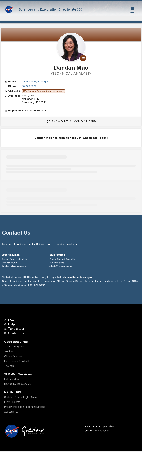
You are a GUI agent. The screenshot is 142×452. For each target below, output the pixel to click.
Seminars (9, 351)
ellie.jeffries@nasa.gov (60, 266)
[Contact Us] (5, 333)
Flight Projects (12, 401)
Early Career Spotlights (17, 361)
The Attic (9, 365)
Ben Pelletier (102, 430)
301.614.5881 (29, 86)
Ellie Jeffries (57, 254)
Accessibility (11, 411)
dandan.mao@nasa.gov (35, 81)
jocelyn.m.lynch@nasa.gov (15, 266)
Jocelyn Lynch (11, 254)
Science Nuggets (14, 346)
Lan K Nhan (107, 426)
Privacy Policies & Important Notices (24, 406)
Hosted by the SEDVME (17, 383)
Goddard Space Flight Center (21, 397)
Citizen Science (13, 356)
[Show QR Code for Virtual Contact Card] (82, 58)
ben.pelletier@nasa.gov (78, 277)
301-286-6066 (9, 262)
